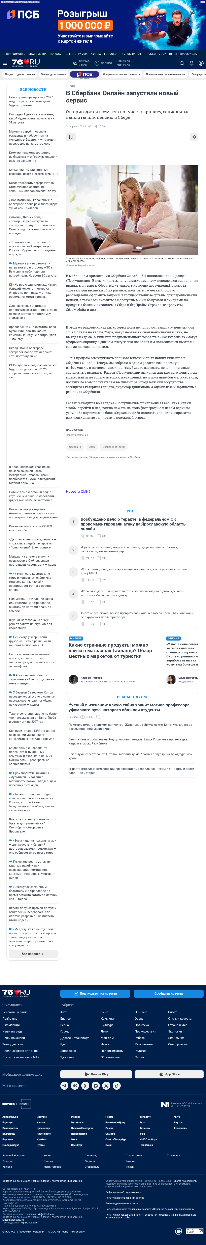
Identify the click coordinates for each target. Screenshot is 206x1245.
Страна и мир (177, 1025)
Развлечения (144, 1044)
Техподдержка (12, 1044)
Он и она (141, 1012)
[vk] (75, 1086)
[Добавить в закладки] (71, 137)
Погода (55, 54)
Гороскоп (111, 54)
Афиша (96, 54)
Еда (63, 1044)
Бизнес (65, 1018)
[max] (96, 1086)
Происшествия (145, 1031)
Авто (63, 1012)
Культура (107, 1025)
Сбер (92, 446)
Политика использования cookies (124, 1197)
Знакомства (38, 54)
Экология (175, 1031)
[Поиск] (182, 63)
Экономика (176, 1038)
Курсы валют (131, 54)
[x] (106, 1086)
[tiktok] (117, 1086)
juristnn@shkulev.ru (13, 1219)
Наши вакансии (13, 1038)
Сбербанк (75, 446)
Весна (64, 1025)
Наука (105, 1044)
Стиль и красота (180, 1018)
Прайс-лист (10, 1018)
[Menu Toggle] (5, 63)
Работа (140, 1038)
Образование (110, 1057)
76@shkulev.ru (46, 1214)
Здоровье (67, 1057)
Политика (142, 1025)
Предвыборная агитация (20, 1051)
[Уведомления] (191, 63)
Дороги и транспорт (74, 1038)
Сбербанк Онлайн (114, 446)
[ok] (85, 1086)
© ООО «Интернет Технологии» (66, 1231)
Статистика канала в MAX (20, 1057)
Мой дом (107, 1038)
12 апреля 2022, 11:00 (78, 126)
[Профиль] (201, 63)
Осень (139, 1018)
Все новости (33, 89)
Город (64, 1031)
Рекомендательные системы (121, 1203)
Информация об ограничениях (123, 1192)
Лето (104, 1031)
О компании (11, 1025)
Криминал (108, 1018)
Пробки (150, 54)
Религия (140, 1051)
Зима (104, 1012)
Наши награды (12, 1031)
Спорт (172, 1012)
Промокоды (189, 54)
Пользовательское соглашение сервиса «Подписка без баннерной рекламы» (149, 1209)
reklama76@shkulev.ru (185, 1181)
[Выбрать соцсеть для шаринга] (194, 137)
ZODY (162, 54)
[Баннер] (84, 74)
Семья (139, 1057)
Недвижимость (13, 54)
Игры (173, 54)
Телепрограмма (76, 54)
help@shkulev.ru (29, 1222)
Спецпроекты (178, 1044)
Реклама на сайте (15, 1012)
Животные (68, 1051)
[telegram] (64, 1086)
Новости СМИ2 (78, 491)
